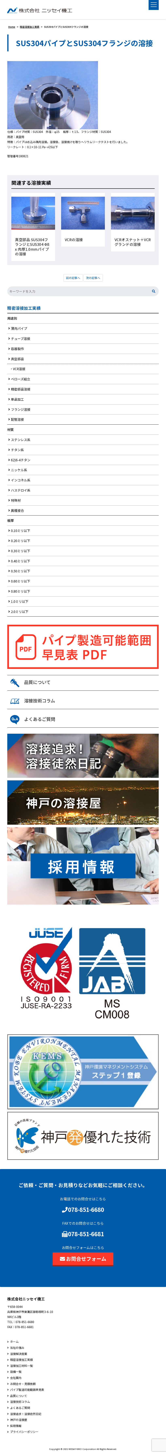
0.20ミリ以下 (20, 540)
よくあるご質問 (20, 1408)
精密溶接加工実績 (23, 308)
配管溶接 (17, 419)
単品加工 (17, 399)
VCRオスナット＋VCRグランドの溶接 (133, 242)
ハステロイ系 (20, 490)
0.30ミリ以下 (20, 550)
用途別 (12, 318)
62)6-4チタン (20, 459)
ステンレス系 (20, 439)
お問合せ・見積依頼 (23, 1384)
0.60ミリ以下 (20, 581)
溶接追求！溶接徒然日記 (25, 1414)
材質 (10, 429)
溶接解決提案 (18, 1354)
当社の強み (17, 1348)
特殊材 (16, 500)
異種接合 (17, 510)
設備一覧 (15, 1372)
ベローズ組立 (20, 378)
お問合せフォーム (86, 1258)
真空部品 (17, 358)
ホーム (14, 1342)
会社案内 (15, 1378)
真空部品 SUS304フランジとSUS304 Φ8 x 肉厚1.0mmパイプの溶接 (32, 246)
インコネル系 (20, 480)
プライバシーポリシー (24, 1432)
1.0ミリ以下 (19, 601)
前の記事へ (73, 278)
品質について (18, 1396)
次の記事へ (93, 278)
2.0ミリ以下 (19, 611)
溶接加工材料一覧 (21, 1366)
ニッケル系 (19, 469)
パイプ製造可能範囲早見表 (27, 1390)
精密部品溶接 (20, 389)
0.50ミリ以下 (20, 570)
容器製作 (17, 348)
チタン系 (17, 449)
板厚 (10, 520)
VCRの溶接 (74, 239)
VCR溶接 (19, 368)
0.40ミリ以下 (20, 561)
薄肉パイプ (19, 328)
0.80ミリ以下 (20, 591)
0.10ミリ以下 (20, 530)
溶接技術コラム (20, 1402)
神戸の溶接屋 (18, 1420)
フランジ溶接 (20, 409)
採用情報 (15, 1426)
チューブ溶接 (20, 338)
